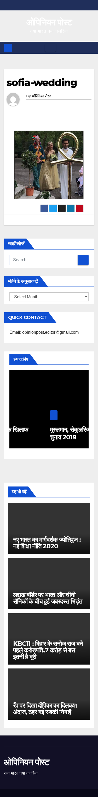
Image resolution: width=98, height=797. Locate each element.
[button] (90, 47)
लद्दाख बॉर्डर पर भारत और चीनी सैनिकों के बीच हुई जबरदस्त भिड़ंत (47, 598)
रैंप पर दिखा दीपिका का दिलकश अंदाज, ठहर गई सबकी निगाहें (45, 709)
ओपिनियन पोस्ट (49, 22)
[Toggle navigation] (50, 48)
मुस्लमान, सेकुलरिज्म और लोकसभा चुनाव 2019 (56, 433)
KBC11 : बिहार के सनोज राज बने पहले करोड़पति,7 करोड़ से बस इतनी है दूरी (48, 650)
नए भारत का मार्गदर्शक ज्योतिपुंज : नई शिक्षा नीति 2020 (47, 543)
